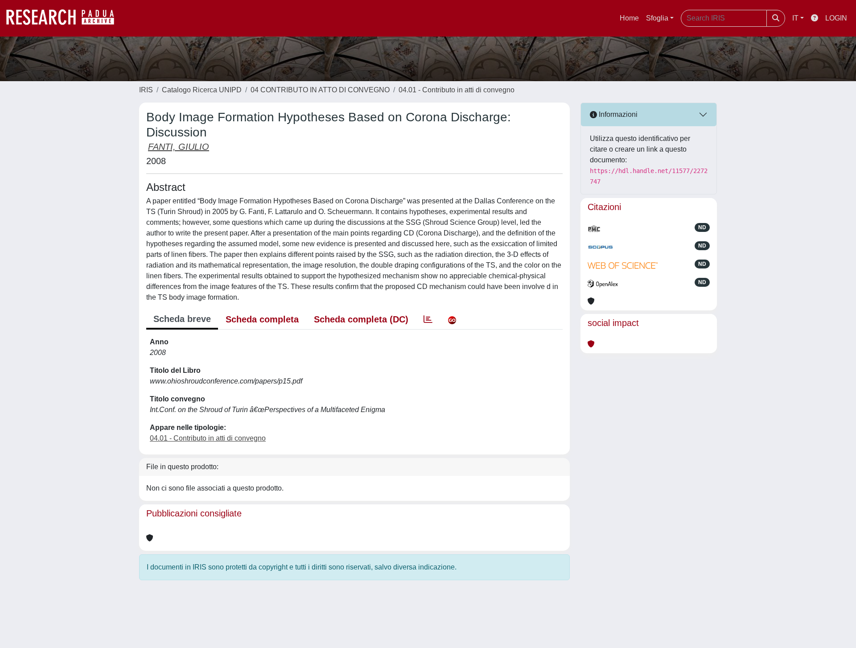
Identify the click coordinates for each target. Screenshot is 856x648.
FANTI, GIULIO (178, 147)
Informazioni (617, 114)
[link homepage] (64, 18)
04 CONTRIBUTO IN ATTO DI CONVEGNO (320, 90)
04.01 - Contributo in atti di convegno (456, 90)
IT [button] (795, 18)
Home (629, 18)
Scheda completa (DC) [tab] (361, 319)
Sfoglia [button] (657, 18)
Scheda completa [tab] (262, 319)
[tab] (428, 319)
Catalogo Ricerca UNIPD (202, 90)
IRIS (146, 90)
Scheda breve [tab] (182, 319)
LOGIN (836, 18)
